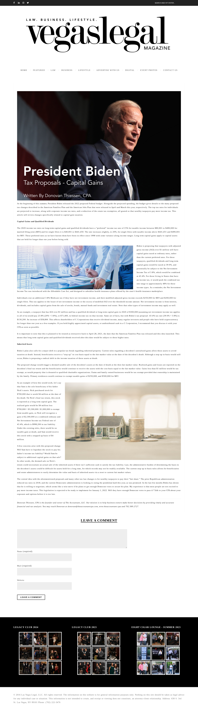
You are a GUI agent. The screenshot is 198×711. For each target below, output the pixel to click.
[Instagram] (24, 3)
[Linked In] (20, 3)
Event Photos (148, 70)
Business (66, 70)
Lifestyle (84, 70)
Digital (130, 70)
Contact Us (170, 70)
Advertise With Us (107, 70)
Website (20, 580)
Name (24, 551)
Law (53, 70)
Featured (39, 70)
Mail (24, 566)
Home (24, 70)
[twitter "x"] (29, 3)
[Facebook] (15, 3)
